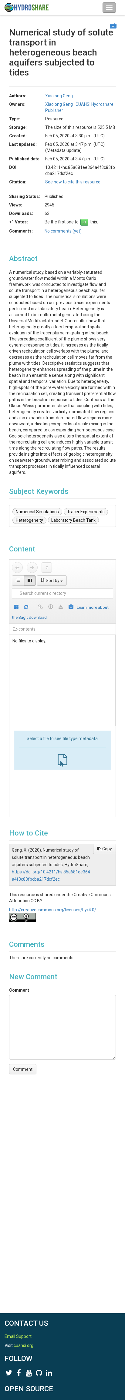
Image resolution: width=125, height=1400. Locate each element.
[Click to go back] (17, 567)
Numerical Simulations (37, 511)
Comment (19, 990)
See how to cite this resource (72, 181)
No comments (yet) (63, 231)
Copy (106, 848)
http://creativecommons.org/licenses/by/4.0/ (52, 909)
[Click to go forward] (32, 567)
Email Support (18, 1336)
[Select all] (16, 607)
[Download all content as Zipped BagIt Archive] (71, 607)
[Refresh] (26, 607)
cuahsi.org (23, 1345)
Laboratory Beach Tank (73, 520)
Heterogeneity (29, 520)
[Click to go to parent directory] (47, 567)
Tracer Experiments (86, 511)
